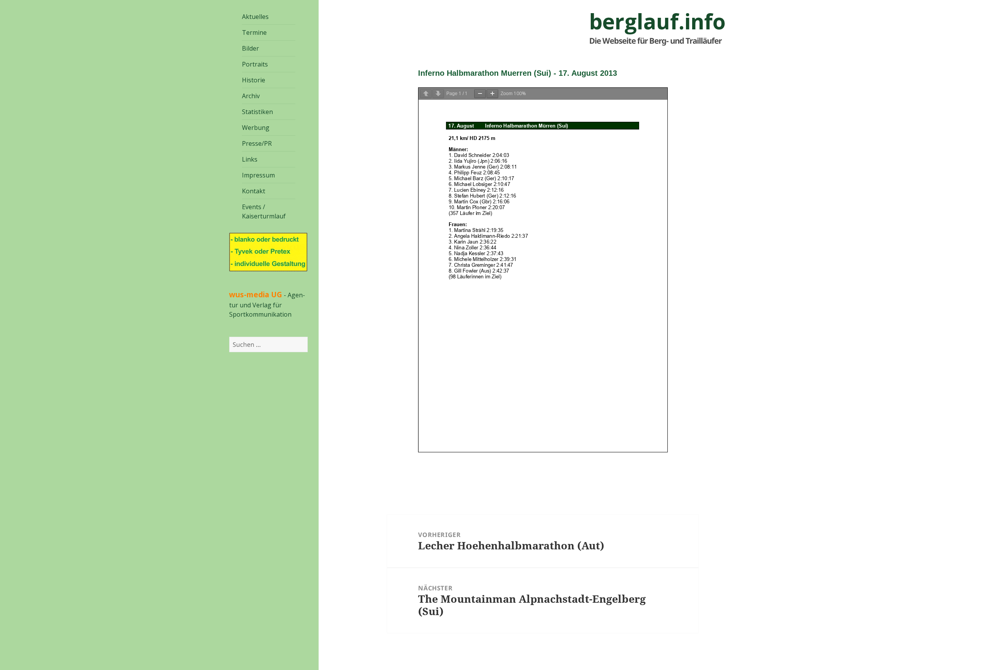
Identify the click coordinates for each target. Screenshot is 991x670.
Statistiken (257, 111)
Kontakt (253, 191)
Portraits (255, 64)
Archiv (251, 96)
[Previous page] (426, 93)
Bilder (250, 48)
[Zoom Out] (480, 93)
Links (249, 159)
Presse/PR (257, 143)
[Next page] (438, 93)
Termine (254, 32)
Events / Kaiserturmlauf (264, 211)
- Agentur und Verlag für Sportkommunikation (267, 305)
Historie (253, 80)
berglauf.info (657, 21)
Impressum (258, 175)
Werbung (255, 127)
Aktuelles (255, 16)
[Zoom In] (492, 93)
